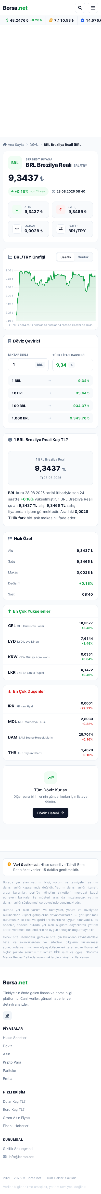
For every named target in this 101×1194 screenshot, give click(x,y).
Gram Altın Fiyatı (16, 1118)
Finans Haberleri (16, 1126)
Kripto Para (12, 1062)
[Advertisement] (50, 81)
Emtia (7, 1078)
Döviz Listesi (48, 813)
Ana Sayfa (16, 145)
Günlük (83, 257)
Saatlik (66, 257)
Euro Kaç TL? (14, 1109)
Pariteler (9, 1070)
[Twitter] (7, 1015)
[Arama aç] (80, 8)
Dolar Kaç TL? (14, 1101)
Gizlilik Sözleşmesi (18, 1149)
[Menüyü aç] (93, 8)
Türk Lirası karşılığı (68, 355)
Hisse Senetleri (15, 1038)
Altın (6, 1054)
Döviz (34, 145)
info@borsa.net (21, 1157)
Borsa (15, 8)
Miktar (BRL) (18, 354)
